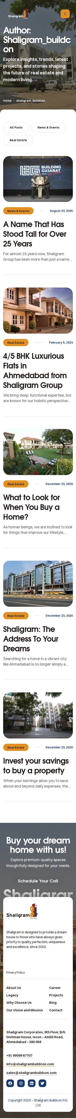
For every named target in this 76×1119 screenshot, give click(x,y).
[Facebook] (10, 1083)
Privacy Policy (15, 972)
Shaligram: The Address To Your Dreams (30, 638)
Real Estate (18, 140)
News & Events (48, 127)
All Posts (16, 127)
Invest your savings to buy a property (36, 765)
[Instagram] (21, 1083)
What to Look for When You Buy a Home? (31, 507)
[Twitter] (42, 1083)
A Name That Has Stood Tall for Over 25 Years (34, 233)
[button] (38, 880)
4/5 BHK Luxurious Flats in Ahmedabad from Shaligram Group (35, 370)
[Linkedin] (31, 1083)
